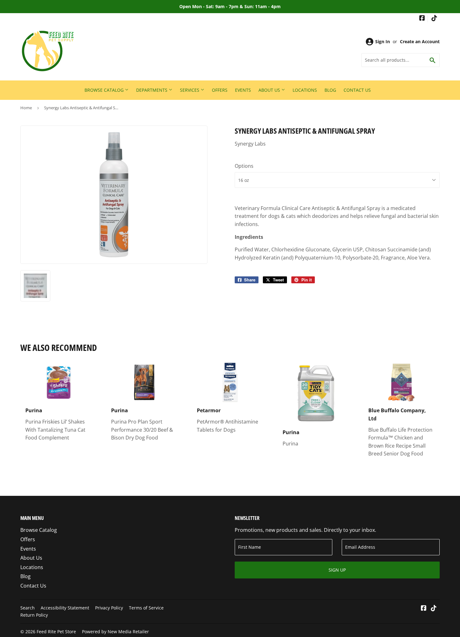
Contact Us (357, 90)
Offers (219, 90)
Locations (305, 90)
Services (190, 90)
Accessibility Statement (65, 608)
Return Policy (34, 615)
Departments (152, 90)
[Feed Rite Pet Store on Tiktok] (434, 19)
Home (26, 107)
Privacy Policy (109, 608)
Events (243, 90)
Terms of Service (146, 608)
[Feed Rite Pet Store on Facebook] (422, 19)
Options (244, 165)
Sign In (382, 41)
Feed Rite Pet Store (56, 631)
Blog (330, 90)
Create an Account (420, 41)
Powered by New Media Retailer (115, 631)
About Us (269, 90)
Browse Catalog (104, 90)
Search (27, 608)
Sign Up (337, 570)
